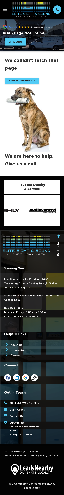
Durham (53, 283)
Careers (15, 355)
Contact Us (16, 416)
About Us (16, 345)
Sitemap (54, 455)
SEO (49, 483)
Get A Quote (17, 409)
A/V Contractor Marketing (25, 483)
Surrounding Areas (21, 287)
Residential (36, 279)
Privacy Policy (39, 455)
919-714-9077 (17, 403)
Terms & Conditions (17, 455)
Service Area (18, 350)
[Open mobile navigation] (5, 9)
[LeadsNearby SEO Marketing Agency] (32, 470)
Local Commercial (15, 279)
